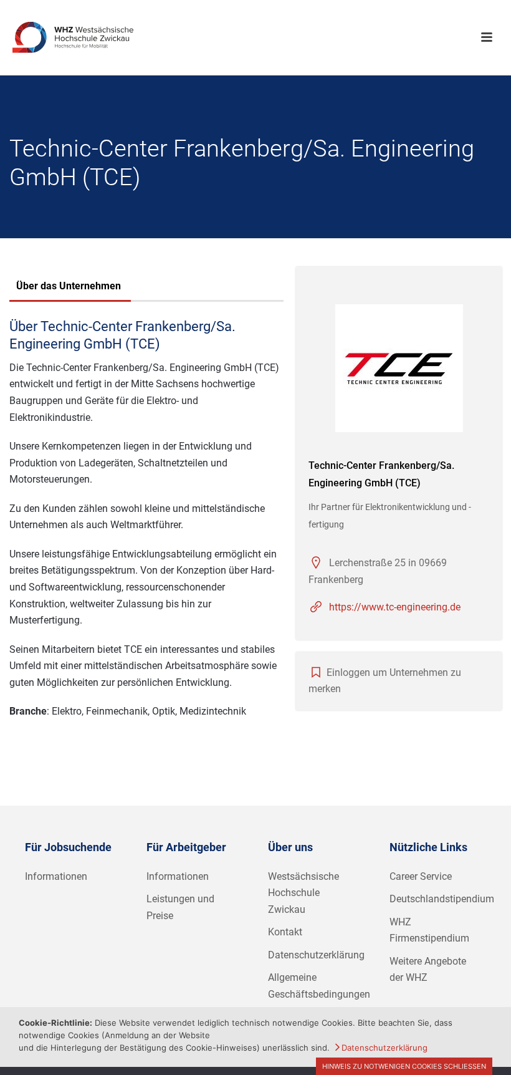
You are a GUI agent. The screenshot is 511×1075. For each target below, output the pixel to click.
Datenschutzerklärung (316, 955)
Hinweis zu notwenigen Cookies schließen (404, 1066)
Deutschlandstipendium (441, 899)
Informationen (56, 876)
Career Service (420, 876)
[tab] (68, 287)
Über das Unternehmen (68, 286)
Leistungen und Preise (180, 907)
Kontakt (285, 932)
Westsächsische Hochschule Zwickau (303, 892)
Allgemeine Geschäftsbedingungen (319, 985)
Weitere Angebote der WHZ (427, 969)
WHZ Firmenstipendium (429, 930)
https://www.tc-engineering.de (395, 607)
